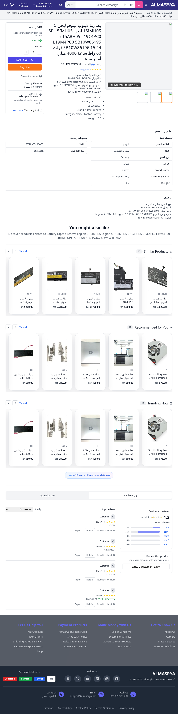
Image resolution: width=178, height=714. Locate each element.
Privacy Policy (126, 708)
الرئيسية (168, 12)
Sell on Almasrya (121, 631)
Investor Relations (164, 646)
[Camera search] (131, 4)
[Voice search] (124, 4)
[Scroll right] (8, 251)
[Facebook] (116, 678)
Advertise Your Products (117, 641)
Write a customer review (146, 566)
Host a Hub (124, 646)
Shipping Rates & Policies (28, 641)
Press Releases (166, 641)
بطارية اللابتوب (153, 12)
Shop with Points (77, 636)
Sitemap (48, 708)
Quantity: (37, 46)
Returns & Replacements (28, 646)
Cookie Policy (83, 708)
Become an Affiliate (120, 636)
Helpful (89, 530)
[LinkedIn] (97, 678)
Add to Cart (22, 59)
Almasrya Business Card (73, 631)
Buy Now (25, 67)
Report (78, 530)
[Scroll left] (15, 251)
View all (23, 251)
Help (40, 651)
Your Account (35, 631)
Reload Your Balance (75, 641)
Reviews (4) (130, 495)
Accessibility (65, 708)
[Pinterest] (67, 678)
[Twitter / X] (77, 678)
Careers (170, 636)
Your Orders (36, 636)
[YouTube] (87, 678)
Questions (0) (47, 495)
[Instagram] (106, 678)
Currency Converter (75, 646)
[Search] (139, 4)
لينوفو (93, 64)
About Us (170, 631)
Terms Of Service (105, 708)
